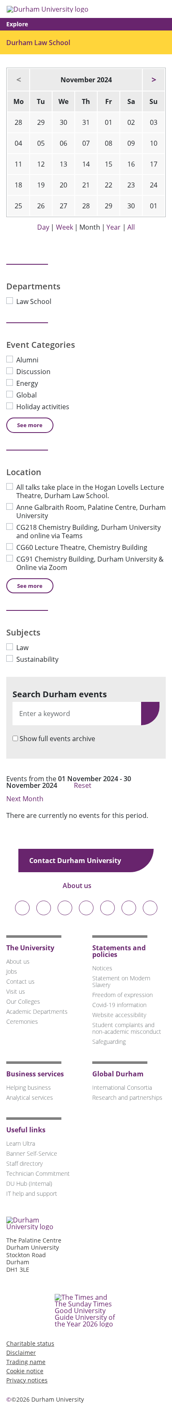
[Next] (153, 80)
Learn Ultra (20, 1143)
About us (78, 885)
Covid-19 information (119, 1005)
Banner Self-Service (31, 1153)
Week (64, 227)
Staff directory (24, 1163)
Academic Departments (37, 1011)
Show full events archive (57, 738)
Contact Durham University (76, 860)
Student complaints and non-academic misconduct (126, 1028)
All (131, 227)
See (30, 425)
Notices (102, 968)
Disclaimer (21, 1353)
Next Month (25, 798)
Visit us (15, 991)
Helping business (28, 1087)
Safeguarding (109, 1041)
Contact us (20, 981)
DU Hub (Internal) (29, 1183)
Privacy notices (27, 1380)
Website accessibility (119, 1015)
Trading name (26, 1362)
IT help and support (31, 1193)
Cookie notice (24, 1371)
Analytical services (29, 1097)
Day (43, 227)
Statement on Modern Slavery (121, 981)
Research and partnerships (127, 1097)
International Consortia (122, 1087)
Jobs (11, 971)
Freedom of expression (122, 995)
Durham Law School (38, 42)
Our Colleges (23, 1001)
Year (113, 227)
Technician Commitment (38, 1173)
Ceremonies (22, 1021)
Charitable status (30, 1343)
